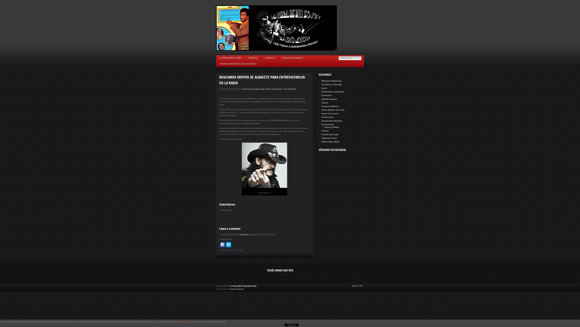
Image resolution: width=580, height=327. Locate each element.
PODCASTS (253, 58)
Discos (324, 88)
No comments (290, 89)
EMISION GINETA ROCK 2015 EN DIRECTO (237, 64)
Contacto (270, 58)
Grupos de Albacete (330, 106)
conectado (244, 234)
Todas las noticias (273, 89)
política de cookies (184, 322)
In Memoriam (327, 117)
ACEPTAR (291, 325)
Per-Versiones (327, 124)
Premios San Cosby (330, 134)
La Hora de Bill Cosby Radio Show (243, 286)
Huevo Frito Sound (329, 113)
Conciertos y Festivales (331, 84)
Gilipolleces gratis (329, 99)
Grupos (324, 103)
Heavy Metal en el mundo (333, 110)
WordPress (232, 289)
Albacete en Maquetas (331, 81)
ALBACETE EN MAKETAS (292, 58)
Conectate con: (226, 239)
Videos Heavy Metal (330, 142)
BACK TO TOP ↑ (358, 286)
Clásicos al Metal (331, 127)
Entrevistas (326, 95)
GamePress (240, 289)
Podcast (325, 131)
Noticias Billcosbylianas (253, 89)
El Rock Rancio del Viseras (332, 92)
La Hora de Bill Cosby (230, 58)
